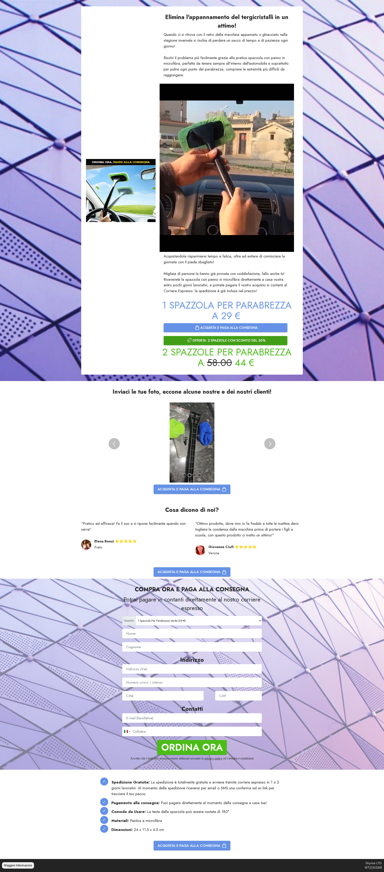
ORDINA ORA (192, 747)
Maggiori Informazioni (18, 865)
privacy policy (213, 758)
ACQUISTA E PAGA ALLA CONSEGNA (228, 327)
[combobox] (127, 731)
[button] (114, 444)
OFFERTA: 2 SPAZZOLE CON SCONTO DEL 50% (228, 340)
